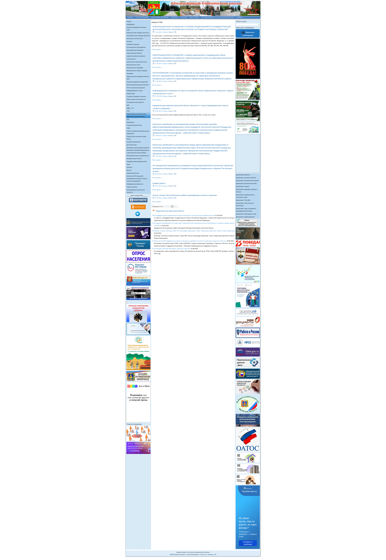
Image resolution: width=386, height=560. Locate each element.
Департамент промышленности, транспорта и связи (245, 196)
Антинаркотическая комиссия (135, 102)
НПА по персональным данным (136, 87)
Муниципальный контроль (134, 158)
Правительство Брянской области (170, 211)
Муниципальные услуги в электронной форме (218, 17)
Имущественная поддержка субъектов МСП (138, 78)
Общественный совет (133, 173)
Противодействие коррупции (135, 50)
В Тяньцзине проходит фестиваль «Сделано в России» (172, 248)
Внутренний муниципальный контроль (138, 85)
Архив (128, 164)
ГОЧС (128, 111)
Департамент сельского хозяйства (246, 177)
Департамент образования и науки (246, 214)
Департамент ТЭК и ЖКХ (243, 200)
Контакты (184, 17)
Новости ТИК (172, 32)
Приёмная (174, 17)
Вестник (129, 170)
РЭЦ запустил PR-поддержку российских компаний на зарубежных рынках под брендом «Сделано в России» (190, 241)
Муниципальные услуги (133, 65)
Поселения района (142, 17)
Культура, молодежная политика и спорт (136, 29)
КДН (128, 105)
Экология (129, 167)
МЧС (128, 119)
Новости (129, 21)
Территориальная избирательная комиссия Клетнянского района (136, 115)
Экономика (130, 73)
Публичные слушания (133, 44)
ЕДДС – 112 (130, 108)
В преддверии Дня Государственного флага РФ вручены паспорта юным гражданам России (184, 215)
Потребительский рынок (134, 142)
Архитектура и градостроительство (137, 62)
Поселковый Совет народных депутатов (138, 35)
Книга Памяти (194, 17)
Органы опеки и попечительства (136, 99)
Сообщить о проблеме (248, 543)
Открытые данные (132, 187)
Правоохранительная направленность (138, 155)
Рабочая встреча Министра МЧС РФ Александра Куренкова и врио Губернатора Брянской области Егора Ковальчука (194, 231)
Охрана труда (131, 93)
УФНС (128, 128)
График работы (158, 183)
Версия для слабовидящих (248, 33)
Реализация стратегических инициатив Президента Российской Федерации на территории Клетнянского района (138, 150)
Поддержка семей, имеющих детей (137, 161)
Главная (130, 17)
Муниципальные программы (135, 67)
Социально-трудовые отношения (136, 96)
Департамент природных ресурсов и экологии (246, 191)
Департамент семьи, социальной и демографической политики (246, 210)
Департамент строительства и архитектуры (245, 204)
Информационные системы (135, 90)
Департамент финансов (243, 175)
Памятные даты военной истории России (136, 138)
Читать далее (157, 49)
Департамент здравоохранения (245, 217)
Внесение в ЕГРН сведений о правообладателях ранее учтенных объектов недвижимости (137, 178)
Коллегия (129, 41)
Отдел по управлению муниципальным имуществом (138, 132)
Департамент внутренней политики (246, 183)
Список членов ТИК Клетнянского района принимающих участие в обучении (184, 195)
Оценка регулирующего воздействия (137, 82)
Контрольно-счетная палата (135, 38)
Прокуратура (130, 122)
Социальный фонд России (134, 125)
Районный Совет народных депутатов (138, 32)
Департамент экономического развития (247, 180)
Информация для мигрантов (135, 184)
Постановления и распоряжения (136, 47)
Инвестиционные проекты (134, 53)
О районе (239, 17)
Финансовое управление (159, 17)
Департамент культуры (242, 186)
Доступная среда (132, 145)
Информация (130, 24)
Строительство (131, 59)
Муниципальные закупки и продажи (137, 70)
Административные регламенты (136, 56)
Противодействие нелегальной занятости (136, 191)
